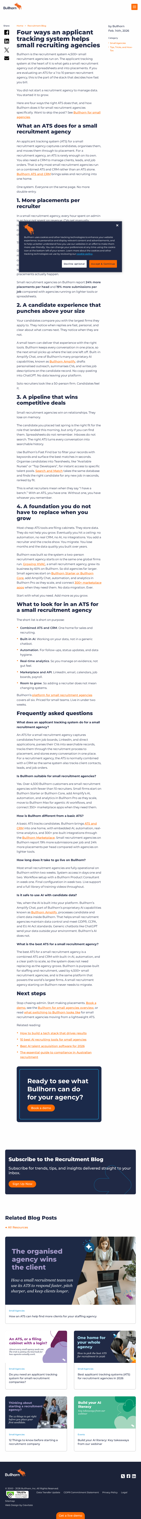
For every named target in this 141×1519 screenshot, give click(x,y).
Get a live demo (70, 1515)
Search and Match (49, 471)
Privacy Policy (110, 1492)
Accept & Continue (103, 263)
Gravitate (28, 1505)
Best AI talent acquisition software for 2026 (52, 1046)
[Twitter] (123, 1476)
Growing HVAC (34, 564)
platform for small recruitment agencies (62, 695)
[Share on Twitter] (6, 51)
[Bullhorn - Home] (15, 1473)
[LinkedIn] (134, 1476)
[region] (70, 246)
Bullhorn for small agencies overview (66, 1007)
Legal (124, 1492)
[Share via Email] (6, 58)
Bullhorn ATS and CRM (34, 174)
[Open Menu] (134, 7)
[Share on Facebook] (6, 33)
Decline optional (74, 263)
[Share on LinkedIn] (6, 42)
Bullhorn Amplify (62, 361)
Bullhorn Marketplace (38, 837)
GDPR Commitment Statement (81, 1492)
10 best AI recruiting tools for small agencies (53, 1039)
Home (20, 25)
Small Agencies (118, 43)
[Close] (117, 225)
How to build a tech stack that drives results (53, 1033)
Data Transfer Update (48, 1492)
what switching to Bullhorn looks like (52, 1012)
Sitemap (10, 1501)
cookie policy (85, 254)
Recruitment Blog (37, 25)
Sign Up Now (22, 1184)
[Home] (12, 8)
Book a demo (41, 1108)
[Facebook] (128, 1476)
